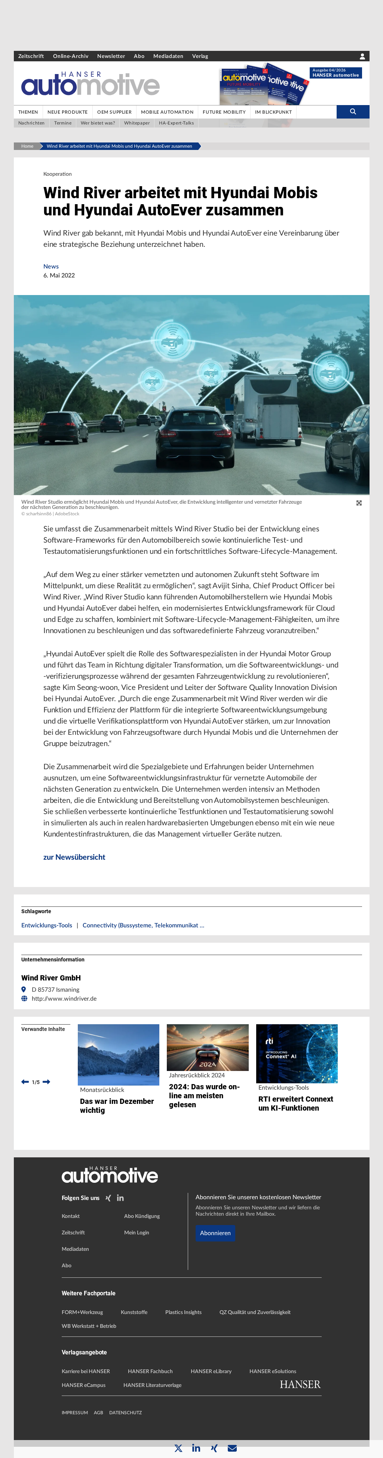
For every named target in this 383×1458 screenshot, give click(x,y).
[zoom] (359, 503)
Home (27, 146)
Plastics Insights (183, 1312)
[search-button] (353, 112)
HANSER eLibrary (211, 1371)
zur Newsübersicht (74, 857)
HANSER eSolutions (272, 1371)
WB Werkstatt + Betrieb (89, 1326)
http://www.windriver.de (64, 999)
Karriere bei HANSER (86, 1371)
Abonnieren (215, 1233)
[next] (46, 1082)
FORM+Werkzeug (82, 1312)
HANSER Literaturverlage (152, 1385)
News (51, 267)
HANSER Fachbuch (150, 1371)
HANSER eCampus (83, 1385)
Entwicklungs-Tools (46, 925)
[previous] (25, 1082)
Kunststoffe (134, 1312)
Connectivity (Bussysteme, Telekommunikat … (143, 925)
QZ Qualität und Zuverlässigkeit (255, 1312)
